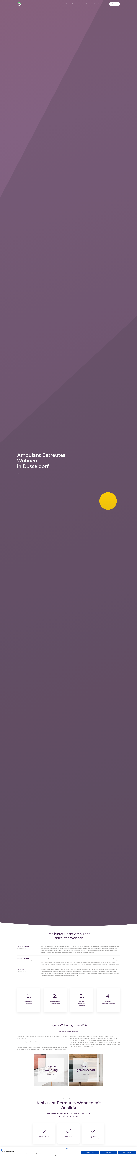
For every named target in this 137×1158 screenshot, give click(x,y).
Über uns (87, 4)
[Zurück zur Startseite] (23, 4)
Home (61, 4)
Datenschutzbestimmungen (72, 1148)
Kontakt (114, 4)
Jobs (105, 4)
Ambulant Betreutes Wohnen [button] (74, 4)
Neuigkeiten (97, 4)
